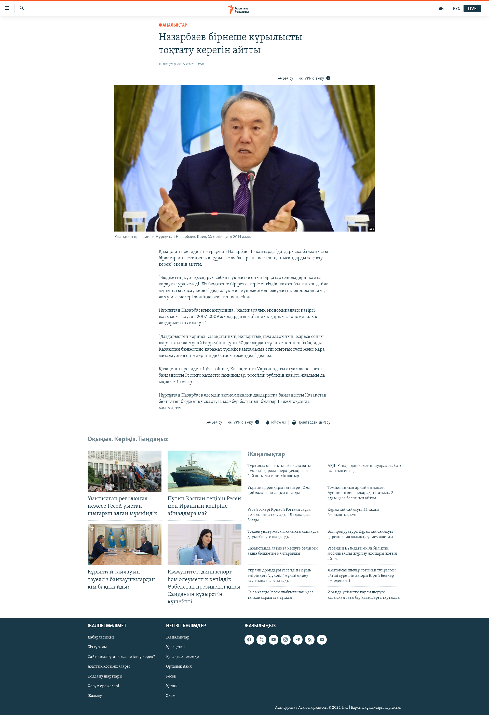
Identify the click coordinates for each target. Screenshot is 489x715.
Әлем (170, 696)
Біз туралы (97, 647)
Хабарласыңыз (101, 637)
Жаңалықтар (177, 637)
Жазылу (95, 696)
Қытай (172, 686)
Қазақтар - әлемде (182, 657)
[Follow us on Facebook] (249, 639)
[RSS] (310, 639)
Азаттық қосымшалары (109, 667)
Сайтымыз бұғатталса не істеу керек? (121, 657)
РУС (456, 9)
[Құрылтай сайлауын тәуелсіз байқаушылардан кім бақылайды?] (124, 544)
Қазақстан (175, 647)
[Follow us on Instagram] (285, 639)
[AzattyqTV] (441, 8)
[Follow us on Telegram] (298, 639)
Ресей (171, 676)
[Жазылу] (322, 639)
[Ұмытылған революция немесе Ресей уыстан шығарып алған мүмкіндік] (124, 471)
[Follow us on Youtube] (273, 639)
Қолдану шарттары (105, 676)
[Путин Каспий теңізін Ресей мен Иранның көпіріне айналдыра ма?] (204, 471)
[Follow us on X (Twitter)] (261, 639)
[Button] (285, 78)
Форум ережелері (103, 686)
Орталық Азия (179, 667)
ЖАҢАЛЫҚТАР (173, 25)
